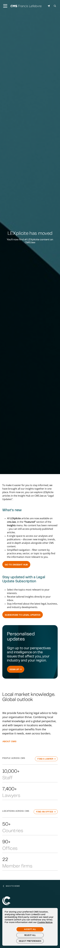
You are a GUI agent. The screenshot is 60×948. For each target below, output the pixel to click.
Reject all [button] (30, 935)
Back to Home (13, 886)
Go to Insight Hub (16, 564)
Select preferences (30, 941)
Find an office (45, 811)
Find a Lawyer (45, 758)
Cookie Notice (44, 922)
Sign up (14, 669)
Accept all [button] (30, 929)
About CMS (9, 741)
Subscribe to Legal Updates (22, 614)
